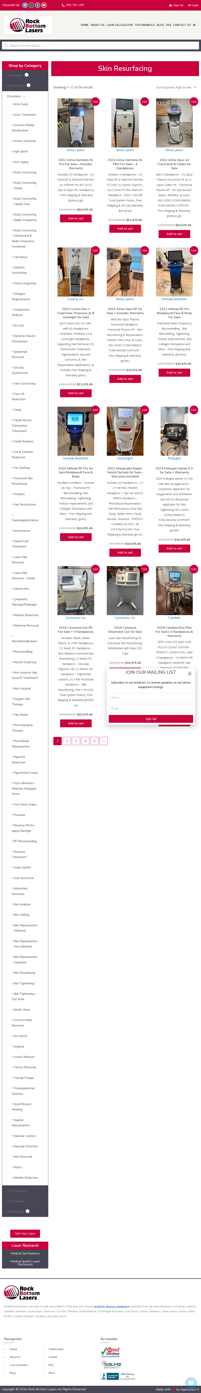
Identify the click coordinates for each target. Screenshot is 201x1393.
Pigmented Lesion (26, 773)
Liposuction (21, 589)
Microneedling (23, 652)
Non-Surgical (22, 688)
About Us (97, 25)
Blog (160, 25)
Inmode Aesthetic (174, 299)
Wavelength (15, 1212)
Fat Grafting (22, 468)
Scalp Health (22, 867)
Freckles (19, 494)
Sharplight (125, 458)
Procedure (14, 96)
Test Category (17, 1191)
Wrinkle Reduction (26, 1178)
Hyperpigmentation (25, 520)
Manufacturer (16, 86)
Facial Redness (24, 441)
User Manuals (16, 1201)
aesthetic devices (105, 1306)
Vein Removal (23, 1157)
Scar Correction (24, 878)
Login (195, 5)
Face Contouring (25, 384)
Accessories (15, 75)
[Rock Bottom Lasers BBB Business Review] (118, 1376)
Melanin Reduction (26, 615)
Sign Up (178, 5)
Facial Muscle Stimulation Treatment (21, 425)
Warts (18, 1167)
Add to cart (76, 218)
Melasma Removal (26, 625)
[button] (189, 673)
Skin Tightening (24, 983)
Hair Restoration (25, 504)
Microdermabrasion (24, 641)
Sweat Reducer (24, 1057)
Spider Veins (22, 1010)
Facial (17, 410)
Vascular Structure (26, 1146)
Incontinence (22, 531)
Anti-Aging (21, 162)
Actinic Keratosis (25, 141)
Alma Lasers (76, 150)
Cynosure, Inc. (76, 618)
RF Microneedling (25, 841)
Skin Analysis (22, 904)
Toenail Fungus (24, 1078)
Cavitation (20, 257)
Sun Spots (20, 1036)
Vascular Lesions (25, 1136)
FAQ (168, 25)
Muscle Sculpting (25, 662)
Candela (174, 618)
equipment (122, 1306)
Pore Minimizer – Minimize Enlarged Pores (24, 788)
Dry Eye (19, 325)
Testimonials (145, 25)
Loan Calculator (120, 25)
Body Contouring (25, 172)
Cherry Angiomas (25, 283)
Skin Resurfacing (24, 973)
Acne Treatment (25, 115)
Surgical (19, 1046)
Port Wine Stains (25, 805)
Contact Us (182, 25)
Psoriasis (19, 815)
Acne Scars (21, 104)
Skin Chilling (21, 915)
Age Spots (21, 151)
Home (85, 25)
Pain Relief (21, 715)
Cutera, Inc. (76, 299)
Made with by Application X (177, 1389)
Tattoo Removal (25, 1067)
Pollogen (174, 458)
